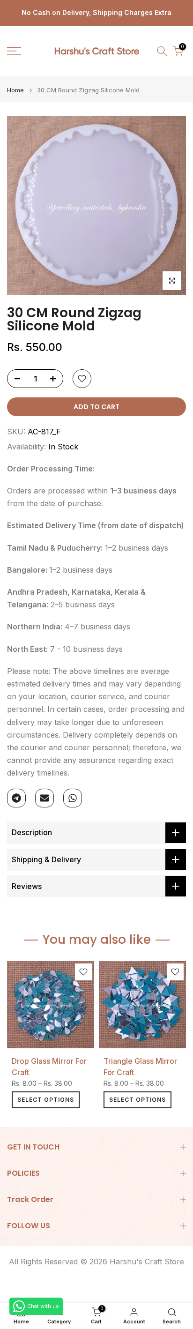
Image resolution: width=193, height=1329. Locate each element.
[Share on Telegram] (16, 798)
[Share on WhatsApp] (72, 798)
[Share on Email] (44, 798)
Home (15, 90)
